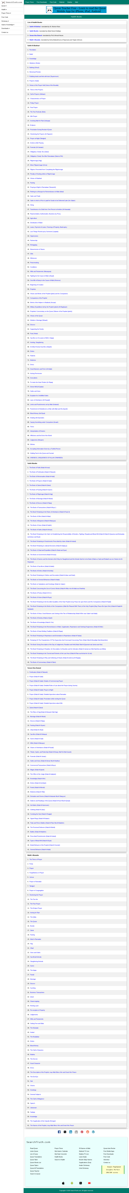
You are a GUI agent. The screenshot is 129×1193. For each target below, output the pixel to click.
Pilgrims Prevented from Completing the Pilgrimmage (46, 169)
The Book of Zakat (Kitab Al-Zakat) (40, 485)
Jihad (32, 948)
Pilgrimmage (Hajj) (36, 160)
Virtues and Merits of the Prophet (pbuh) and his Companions (49, 293)
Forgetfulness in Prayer (36, 873)
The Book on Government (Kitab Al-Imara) (43, 554)
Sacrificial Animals (35, 957)
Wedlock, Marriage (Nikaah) (39, 320)
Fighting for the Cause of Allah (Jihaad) (42, 276)
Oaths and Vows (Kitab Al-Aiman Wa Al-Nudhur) (45, 761)
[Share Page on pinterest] (82, 1132)
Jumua (31, 877)
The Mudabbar (34, 1037)
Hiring (32, 205)
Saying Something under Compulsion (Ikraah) (44, 422)
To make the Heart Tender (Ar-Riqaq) (41, 382)
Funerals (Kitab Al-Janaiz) (38, 756)
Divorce (32, 324)
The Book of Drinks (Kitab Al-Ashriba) (41, 571)
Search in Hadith (60, 1159)
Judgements (34, 1014)
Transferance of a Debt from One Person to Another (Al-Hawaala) (50, 209)
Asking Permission (36, 373)
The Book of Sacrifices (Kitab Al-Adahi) (42, 566)
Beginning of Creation (36, 285)
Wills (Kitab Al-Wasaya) (37, 743)
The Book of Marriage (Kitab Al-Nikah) (41, 498)
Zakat (32, 930)
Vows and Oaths (35, 952)
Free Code (53, 2)
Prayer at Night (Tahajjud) (38, 138)
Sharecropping (34, 1001)
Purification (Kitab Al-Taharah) (38, 672)
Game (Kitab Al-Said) (36, 738)
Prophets (33, 289)
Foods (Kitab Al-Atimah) (37, 787)
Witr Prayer (33, 116)
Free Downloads (42, 2)
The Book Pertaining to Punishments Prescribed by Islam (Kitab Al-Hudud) (53, 541)
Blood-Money (34, 1045)
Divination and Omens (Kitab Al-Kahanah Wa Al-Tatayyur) (47, 796)
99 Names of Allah (84, 1148)
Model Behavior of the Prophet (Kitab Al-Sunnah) (45, 845)
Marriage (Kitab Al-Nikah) (38, 716)
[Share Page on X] (65, 1132)
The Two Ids (34, 899)
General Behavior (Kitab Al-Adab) (40, 849)
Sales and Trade (35, 196)
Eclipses (33, 125)
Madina (69, 2)
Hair (31, 1081)
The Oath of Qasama (36, 1050)
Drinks (32, 351)
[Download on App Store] (63, 1183)
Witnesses (33, 258)
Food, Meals (34, 333)
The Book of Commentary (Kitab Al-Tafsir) (43, 662)
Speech (32, 1103)
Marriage (33, 979)
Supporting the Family (37, 329)
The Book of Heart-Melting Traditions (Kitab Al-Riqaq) (46, 631)
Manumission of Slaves (37, 249)
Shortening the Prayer (36, 895)
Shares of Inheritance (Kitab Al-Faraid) (42, 747)
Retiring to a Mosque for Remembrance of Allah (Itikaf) (47, 191)
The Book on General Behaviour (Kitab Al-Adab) (45, 579)
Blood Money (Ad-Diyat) (37, 413)
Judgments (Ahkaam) (37, 440)
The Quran (33, 921)
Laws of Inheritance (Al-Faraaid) (40, 400)
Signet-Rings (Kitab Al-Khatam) (39, 818)
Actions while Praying (36, 143)
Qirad (32, 997)
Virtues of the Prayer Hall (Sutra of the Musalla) (43, 85)
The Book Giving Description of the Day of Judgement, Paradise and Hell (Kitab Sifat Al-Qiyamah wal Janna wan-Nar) (66, 644)
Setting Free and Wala (37, 1023)
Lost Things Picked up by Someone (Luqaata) (44, 231)
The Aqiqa (33, 970)
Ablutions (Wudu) (34, 63)
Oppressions (34, 236)
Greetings (33, 1090)
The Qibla (33, 917)
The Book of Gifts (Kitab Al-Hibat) (40, 516)
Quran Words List (35, 1162)
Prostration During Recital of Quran (41, 129)
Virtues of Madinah (36, 178)
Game (32, 966)
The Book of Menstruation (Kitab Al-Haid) (42, 476)
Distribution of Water (36, 222)
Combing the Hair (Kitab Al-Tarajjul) (41, 814)
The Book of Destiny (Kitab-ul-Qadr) (41, 618)
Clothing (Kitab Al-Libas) (37, 809)
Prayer (31, 868)
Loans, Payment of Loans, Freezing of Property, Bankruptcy (48, 227)
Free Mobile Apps (109, 1151)
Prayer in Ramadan (35, 881)
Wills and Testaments (36, 1019)
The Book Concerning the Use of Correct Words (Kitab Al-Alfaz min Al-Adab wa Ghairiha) (57, 588)
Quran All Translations (37, 1168)
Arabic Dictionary (84, 1165)
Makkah (61, 2)
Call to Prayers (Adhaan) (37, 94)
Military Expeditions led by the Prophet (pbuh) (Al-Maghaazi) (48, 307)
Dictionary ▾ (5, 21)
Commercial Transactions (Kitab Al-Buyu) (43, 765)
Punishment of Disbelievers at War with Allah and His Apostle (49, 409)
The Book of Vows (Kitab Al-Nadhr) (41, 525)
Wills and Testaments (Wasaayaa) (40, 271)
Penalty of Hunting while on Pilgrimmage (42, 174)
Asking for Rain (35, 912)
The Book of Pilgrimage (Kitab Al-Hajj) (41, 494)
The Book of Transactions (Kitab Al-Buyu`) (43, 507)
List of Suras (34, 1154)
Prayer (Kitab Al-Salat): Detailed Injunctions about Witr (46, 703)
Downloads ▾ (6, 28)
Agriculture (33, 218)
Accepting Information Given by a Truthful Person (45, 449)
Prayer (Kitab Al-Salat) (36, 676)
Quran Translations (36, 1157)
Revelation (32, 50)
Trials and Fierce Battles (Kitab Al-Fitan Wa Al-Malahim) (47, 823)
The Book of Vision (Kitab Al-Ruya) (41, 597)
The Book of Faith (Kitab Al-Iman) (39, 467)
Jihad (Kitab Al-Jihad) (36, 730)
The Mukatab (34, 1028)
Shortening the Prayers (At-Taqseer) (41, 134)
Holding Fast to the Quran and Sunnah (42, 453)
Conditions (33, 267)
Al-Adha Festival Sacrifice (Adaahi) (41, 347)
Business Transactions (37, 992)
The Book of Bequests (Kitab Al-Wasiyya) (43, 521)
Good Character (35, 1063)
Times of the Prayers (36, 89)
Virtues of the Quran (36, 316)
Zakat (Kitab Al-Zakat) (36, 707)
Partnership (33, 240)
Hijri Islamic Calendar (61, 1151)
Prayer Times (29, 2)
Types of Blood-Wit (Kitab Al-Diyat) (40, 840)
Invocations (33, 378)
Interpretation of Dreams (37, 431)
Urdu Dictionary (84, 1168)
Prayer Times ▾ (6, 13)
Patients (32, 355)
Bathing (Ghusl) (34, 67)
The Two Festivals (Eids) (38, 112)
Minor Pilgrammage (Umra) (38, 165)
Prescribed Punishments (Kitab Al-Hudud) (43, 836)
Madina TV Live (84, 1154)
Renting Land (34, 1006)
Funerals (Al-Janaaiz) (36, 147)
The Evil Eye (34, 1076)
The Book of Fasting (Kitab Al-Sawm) (40, 490)
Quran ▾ (4, 6)
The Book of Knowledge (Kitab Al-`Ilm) (42, 622)
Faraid (32, 974)
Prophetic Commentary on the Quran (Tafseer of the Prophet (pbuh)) (51, 311)
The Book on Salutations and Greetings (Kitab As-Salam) (47, 584)
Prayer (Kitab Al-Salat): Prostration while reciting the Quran (47, 699)
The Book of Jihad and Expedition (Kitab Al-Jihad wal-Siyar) (48, 550)
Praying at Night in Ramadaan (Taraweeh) (43, 187)
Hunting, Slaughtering (36, 342)
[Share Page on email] (76, 1132)
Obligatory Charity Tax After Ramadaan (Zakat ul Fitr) (46, 156)
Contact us (5, 32)
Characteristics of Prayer (38, 98)
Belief (31, 54)
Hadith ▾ (4, 9)
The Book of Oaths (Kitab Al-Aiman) (41, 529)
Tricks (32, 426)
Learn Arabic (83, 1157)
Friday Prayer (34, 103)
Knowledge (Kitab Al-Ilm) (37, 778)
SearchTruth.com (13, 2)
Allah (76, 2)
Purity (31, 864)
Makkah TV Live (84, 1151)
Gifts (31, 254)
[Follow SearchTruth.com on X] (80, 1183)
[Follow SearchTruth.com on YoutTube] (89, 1183)
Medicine (33, 360)
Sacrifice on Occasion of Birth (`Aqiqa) (42, 338)
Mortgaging (33, 245)
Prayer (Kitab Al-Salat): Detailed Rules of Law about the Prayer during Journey (53, 685)
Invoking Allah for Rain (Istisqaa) (40, 120)
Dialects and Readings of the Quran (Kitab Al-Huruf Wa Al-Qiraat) (50, 801)
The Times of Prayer (35, 859)
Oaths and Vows (35, 391)
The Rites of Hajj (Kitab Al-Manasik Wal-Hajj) (44, 712)
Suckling (33, 988)
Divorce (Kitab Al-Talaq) (37, 721)
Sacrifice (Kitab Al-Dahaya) (38, 734)
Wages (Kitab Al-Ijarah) (37, 769)
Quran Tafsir (34, 1159)
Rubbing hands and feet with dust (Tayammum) (44, 76)
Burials (32, 926)
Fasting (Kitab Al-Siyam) (37, 725)
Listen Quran (34, 1151)
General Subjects (35, 1094)
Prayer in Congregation (36, 890)
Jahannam (33, 1107)
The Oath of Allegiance (37, 1099)
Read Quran (34, 1148)
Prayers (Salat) (34, 81)
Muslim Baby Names (85, 1159)
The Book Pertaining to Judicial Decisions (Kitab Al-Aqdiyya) (48, 546)
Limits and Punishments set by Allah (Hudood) (44, 404)
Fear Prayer (34, 107)
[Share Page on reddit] (87, 1132)
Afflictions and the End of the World (41, 435)
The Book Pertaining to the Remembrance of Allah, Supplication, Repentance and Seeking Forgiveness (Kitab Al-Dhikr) (66, 627)
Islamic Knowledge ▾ (8, 24)
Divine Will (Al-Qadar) (37, 387)
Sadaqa (32, 1112)
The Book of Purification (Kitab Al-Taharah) (42, 472)
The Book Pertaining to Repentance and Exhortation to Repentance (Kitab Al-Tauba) (55, 635)
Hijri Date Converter (61, 1154)
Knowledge (32, 58)
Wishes (32, 444)
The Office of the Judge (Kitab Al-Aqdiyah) (43, 774)
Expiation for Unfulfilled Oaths (39, 395)
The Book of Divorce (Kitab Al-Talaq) (40, 503)
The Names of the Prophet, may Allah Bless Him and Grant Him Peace (52, 1125)
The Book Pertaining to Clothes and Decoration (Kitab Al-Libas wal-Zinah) (52, 575)
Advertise (106, 1159)
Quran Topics (34, 1165)
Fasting (32, 183)
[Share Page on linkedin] (70, 1132)
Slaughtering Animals (36, 961)
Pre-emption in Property (37, 1010)
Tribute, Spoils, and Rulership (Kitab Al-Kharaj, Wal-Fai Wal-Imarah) (50, 752)
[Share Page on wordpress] (93, 1132)
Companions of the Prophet (38, 298)
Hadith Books (59, 1157)
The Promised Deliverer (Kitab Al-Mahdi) (42, 827)
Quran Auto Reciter (109, 1148)
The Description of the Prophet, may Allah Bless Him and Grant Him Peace (53, 1072)
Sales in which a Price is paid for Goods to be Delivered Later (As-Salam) (52, 200)
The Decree (33, 1059)
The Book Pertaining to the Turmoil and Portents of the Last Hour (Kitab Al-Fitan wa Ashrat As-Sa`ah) (61, 653)
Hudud (32, 1032)
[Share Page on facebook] (59, 1132)
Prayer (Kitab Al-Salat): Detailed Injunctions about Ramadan (47, 694)
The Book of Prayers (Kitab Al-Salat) (40, 481)
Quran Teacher (34, 1171)
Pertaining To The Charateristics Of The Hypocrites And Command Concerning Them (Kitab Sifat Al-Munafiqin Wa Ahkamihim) (69, 640)
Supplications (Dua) (85, 1162)
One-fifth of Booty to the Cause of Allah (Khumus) (45, 280)
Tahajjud (31, 886)
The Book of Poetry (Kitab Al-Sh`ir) (40, 593)
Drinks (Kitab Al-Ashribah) (38, 783)
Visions (32, 1085)
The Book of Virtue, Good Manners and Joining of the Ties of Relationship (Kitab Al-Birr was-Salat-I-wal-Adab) (63, 613)
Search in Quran (35, 1174)
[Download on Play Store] (72, 1183)
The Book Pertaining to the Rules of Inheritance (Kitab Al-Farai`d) (50, 512)
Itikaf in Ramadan (35, 939)
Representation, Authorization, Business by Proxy (45, 214)
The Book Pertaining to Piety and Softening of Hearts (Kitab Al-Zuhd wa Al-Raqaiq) (55, 658)
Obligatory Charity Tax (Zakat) (39, 152)
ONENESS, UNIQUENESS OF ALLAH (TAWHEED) (46, 457)
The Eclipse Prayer (36, 908)
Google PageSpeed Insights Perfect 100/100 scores (113, 1169)
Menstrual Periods (35, 72)
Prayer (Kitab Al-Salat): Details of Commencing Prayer (46, 681)
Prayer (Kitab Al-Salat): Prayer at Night (41, 690)
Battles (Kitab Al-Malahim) (38, 832)
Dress (32, 364)
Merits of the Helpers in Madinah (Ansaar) (43, 302)
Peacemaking (34, 262)
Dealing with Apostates (37, 418)
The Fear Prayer (35, 904)
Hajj (31, 943)
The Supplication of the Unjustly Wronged (43, 1121)
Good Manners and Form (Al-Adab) (41, 369)
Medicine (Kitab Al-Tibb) (37, 792)
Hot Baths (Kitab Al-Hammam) (39, 805)
